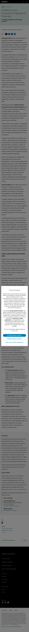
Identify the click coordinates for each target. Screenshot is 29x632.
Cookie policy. (14, 331)
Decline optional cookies (14, 338)
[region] (14, 316)
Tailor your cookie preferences (14, 342)
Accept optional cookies (14, 335)
